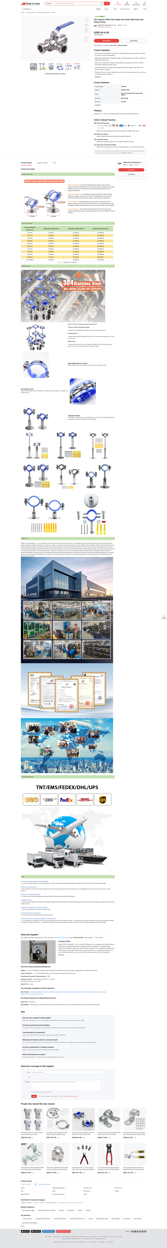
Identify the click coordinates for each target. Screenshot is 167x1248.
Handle (117, 1191)
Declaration (101, 1242)
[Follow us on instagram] (138, 1231)
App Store (25, 1231)
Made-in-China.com (76, 1238)
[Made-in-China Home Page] (30, 3)
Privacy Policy (110, 1242)
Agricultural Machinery (58, 1188)
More (22, 1226)
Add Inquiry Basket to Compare (55, 74)
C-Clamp (79, 1210)
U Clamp (90, 1218)
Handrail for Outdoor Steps (82, 992)
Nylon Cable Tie (25, 1194)
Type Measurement (96, 992)
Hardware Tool (87, 1188)
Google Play (36, 1231)
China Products (56, 1236)
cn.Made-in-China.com (100, 1238)
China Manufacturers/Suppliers (69, 1236)
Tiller (30, 994)
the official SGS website (62, 937)
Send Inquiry (107, 41)
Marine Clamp (137, 1218)
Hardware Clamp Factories (43, 1218)
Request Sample (122, 45)
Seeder (45, 992)
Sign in (144, 4)
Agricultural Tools (38, 994)
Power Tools (118, 1188)
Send (34, 1096)
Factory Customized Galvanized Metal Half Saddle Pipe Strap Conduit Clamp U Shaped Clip (109, 1134)
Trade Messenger (48, 1231)
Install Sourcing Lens (64, 1231)
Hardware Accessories (43, 12)
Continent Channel (103, 1236)
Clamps (53, 12)
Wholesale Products (83, 1236)
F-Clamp (88, 1210)
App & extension (125, 9)
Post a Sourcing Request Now (69, 1096)
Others (85, 1194)
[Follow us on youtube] (140, 1231)
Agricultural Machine (37, 992)
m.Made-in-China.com (87, 1238)
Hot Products (48, 1236)
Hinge (53, 1191)
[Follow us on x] (135, 1231)
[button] (102, 3)
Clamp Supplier (116, 1218)
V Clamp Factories (27, 1218)
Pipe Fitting (87, 1191)
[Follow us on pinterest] (143, 1231)
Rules (145, 9)
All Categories (27, 9)
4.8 (126, 165)
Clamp (22, 1188)
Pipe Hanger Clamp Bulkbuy (29, 1223)
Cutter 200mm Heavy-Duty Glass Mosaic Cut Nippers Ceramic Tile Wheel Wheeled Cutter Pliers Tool (108, 1169)
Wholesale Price (94, 1236)
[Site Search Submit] (107, 3)
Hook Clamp (126, 1218)
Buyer (106, 9)
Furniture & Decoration (58, 1194)
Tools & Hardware (31, 12)
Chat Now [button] (135, 41)
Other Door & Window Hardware (46, 1210)
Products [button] (49, 3)
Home (22, 12)
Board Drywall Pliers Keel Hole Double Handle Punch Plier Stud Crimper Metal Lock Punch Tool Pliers (133, 1169)
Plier (22, 1191)
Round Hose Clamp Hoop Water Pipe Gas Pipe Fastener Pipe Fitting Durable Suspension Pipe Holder (83, 1134)
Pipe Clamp (71, 992)
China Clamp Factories (60, 1218)
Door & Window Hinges (28, 1210)
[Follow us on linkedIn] (145, 1231)
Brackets (61, 1210)
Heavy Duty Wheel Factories (77, 1218)
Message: (27, 1082)
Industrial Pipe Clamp (102, 1218)
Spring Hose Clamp (61, 992)
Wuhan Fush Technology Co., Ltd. (107, 25)
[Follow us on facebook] (133, 1231)
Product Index (113, 1236)
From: (28, 1072)
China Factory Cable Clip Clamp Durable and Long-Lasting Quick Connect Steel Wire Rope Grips (57, 1169)
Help (115, 9)
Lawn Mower (51, 992)
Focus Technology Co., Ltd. (71, 1242)
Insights (120, 1236)
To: (29, 1077)
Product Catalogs (45, 1184)
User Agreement (93, 1242)
